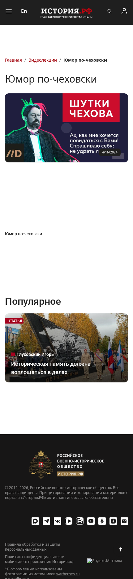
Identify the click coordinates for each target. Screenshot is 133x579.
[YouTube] (91, 521)
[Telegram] (46, 521)
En (24, 11)
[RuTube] (80, 521)
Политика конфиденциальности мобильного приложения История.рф (39, 559)
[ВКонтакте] (57, 521)
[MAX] (35, 521)
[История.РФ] (66, 12)
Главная (13, 60)
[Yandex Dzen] (113, 521)
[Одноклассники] (102, 521)
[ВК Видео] (68, 521)
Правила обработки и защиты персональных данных (32, 547)
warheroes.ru (67, 574)
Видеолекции (42, 60)
